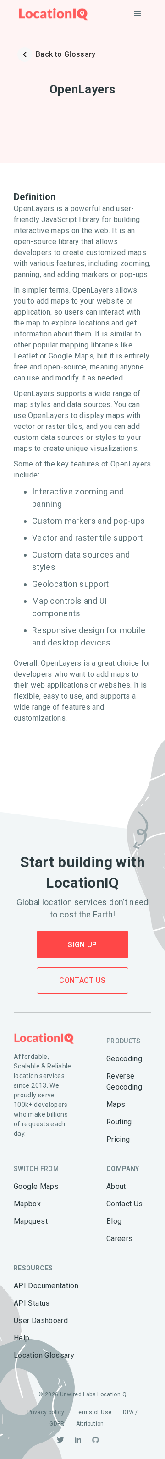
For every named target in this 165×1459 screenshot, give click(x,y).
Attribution (90, 1424)
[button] (137, 13)
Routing (119, 1121)
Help (21, 1338)
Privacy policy (46, 1412)
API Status (32, 1303)
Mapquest (31, 1221)
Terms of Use (93, 1412)
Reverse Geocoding (124, 1081)
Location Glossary (44, 1355)
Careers (119, 1238)
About (116, 1186)
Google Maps (36, 1186)
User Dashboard (41, 1320)
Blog (113, 1221)
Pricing (118, 1139)
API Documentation (46, 1285)
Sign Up (82, 944)
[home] (51, 13)
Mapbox (27, 1203)
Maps (115, 1104)
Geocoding (124, 1058)
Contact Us (82, 980)
